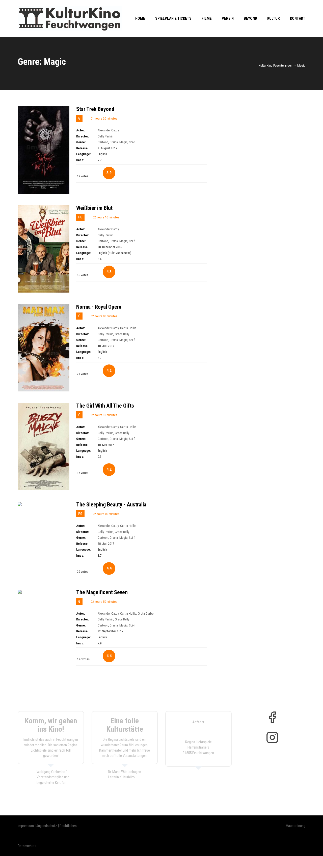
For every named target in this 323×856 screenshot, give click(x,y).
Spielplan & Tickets (173, 18)
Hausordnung (295, 825)
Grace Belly (122, 334)
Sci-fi (132, 142)
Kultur (273, 18)
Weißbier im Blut (94, 208)
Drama (114, 142)
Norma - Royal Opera (98, 307)
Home (140, 18)
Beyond (250, 18)
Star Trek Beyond (95, 109)
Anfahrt (198, 722)
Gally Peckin (105, 136)
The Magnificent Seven (102, 592)
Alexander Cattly (108, 130)
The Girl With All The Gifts (105, 406)
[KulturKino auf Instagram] (272, 737)
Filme (207, 18)
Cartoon (103, 142)
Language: (83, 154)
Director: (82, 136)
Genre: (81, 142)
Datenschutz (27, 846)
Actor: (80, 130)
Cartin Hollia (128, 328)
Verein (228, 18)
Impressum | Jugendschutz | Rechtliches (47, 825)
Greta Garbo (146, 613)
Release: (82, 148)
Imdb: (80, 160)
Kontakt (297, 18)
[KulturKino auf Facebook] (272, 717)
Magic (123, 142)
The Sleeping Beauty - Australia (111, 504)
